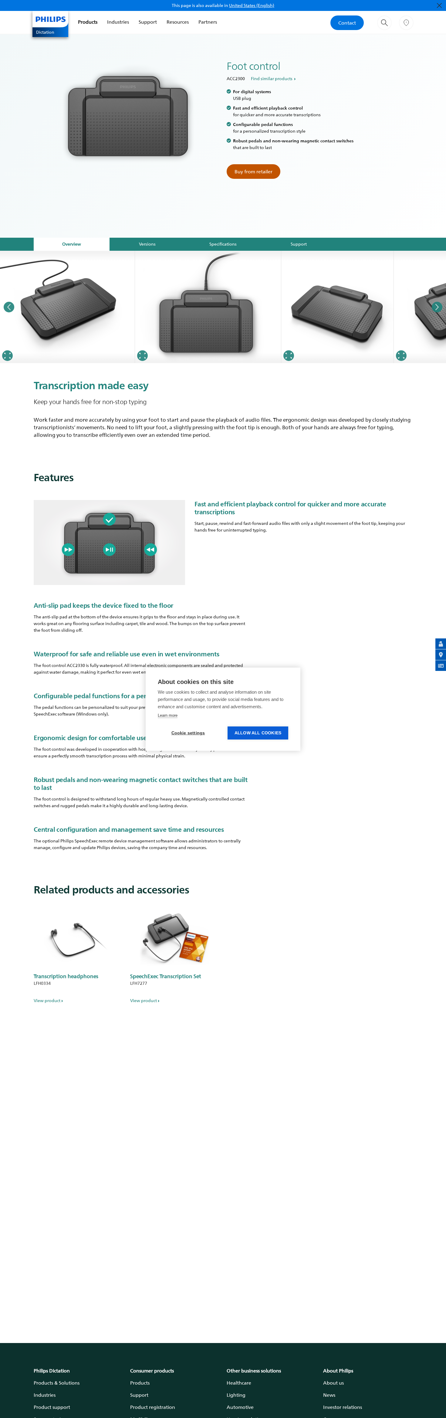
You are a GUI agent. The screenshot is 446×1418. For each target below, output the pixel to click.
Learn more (167, 715)
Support (148, 22)
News (329, 1395)
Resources (178, 22)
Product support (52, 1407)
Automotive (240, 1407)
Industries (118, 22)
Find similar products (271, 78)
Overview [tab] (71, 244)
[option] (67, 307)
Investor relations (342, 1407)
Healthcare (239, 1383)
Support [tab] (299, 244)
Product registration (152, 1407)
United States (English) (251, 5)
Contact (347, 23)
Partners (207, 22)
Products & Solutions (56, 1383)
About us (333, 1383)
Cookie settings (188, 733)
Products (87, 22)
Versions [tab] (147, 244)
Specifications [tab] (223, 244)
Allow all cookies (258, 733)
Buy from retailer (253, 171)
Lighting (236, 1395)
